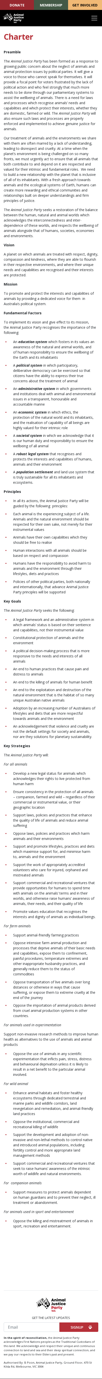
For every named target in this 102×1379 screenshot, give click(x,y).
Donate (17, 5)
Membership (51, 5)
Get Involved (85, 5)
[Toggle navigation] (94, 18)
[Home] (13, 18)
